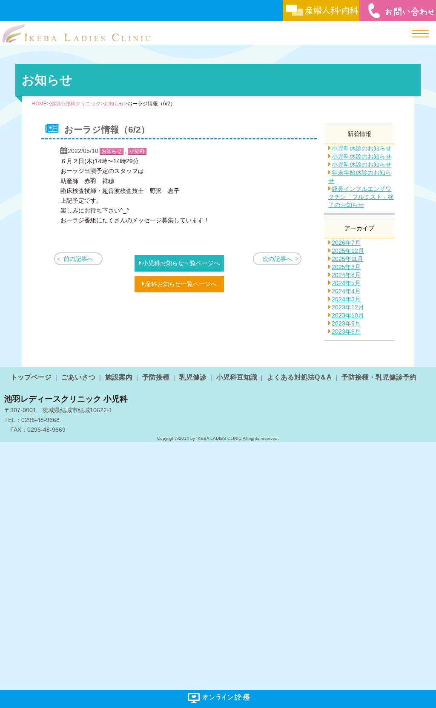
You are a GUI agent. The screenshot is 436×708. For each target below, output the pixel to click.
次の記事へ (277, 258)
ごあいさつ (78, 377)
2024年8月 (346, 275)
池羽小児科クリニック (75, 104)
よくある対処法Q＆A (299, 377)
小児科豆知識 (236, 377)
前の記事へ (78, 258)
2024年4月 (346, 291)
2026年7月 (346, 242)
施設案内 (118, 377)
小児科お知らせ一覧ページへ (181, 263)
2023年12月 (348, 307)
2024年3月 (346, 299)
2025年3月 (346, 266)
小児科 (137, 151)
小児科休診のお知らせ (361, 148)
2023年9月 (346, 323)
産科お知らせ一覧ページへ (181, 283)
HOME (39, 104)
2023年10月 (348, 315)
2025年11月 (347, 258)
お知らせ (114, 104)
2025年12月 (348, 250)
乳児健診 (193, 377)
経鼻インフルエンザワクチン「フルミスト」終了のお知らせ (361, 196)
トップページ (31, 377)
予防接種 (155, 377)
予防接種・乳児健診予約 (378, 377)
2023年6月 (346, 331)
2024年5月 (346, 283)
